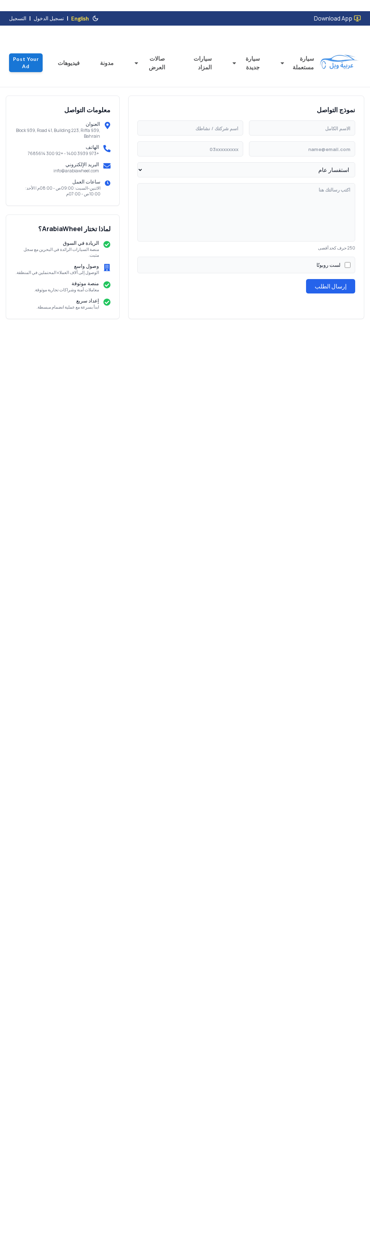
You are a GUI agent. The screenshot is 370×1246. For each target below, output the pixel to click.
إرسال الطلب (331, 286)
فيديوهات (69, 63)
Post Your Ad (26, 62)
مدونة (107, 63)
